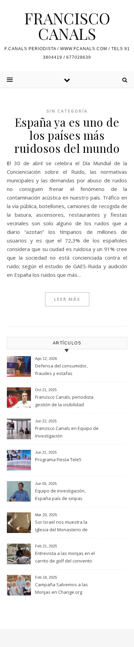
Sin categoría (67, 111)
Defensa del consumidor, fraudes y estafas (61, 369)
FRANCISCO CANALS (67, 25)
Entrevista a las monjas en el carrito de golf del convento (65, 557)
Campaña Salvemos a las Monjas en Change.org (61, 588)
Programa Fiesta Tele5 (58, 459)
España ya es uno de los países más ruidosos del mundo (67, 135)
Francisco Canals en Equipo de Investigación (67, 432)
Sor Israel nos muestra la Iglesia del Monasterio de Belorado (61, 526)
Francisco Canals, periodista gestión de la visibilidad (64, 401)
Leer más (67, 299)
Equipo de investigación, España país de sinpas (60, 494)
